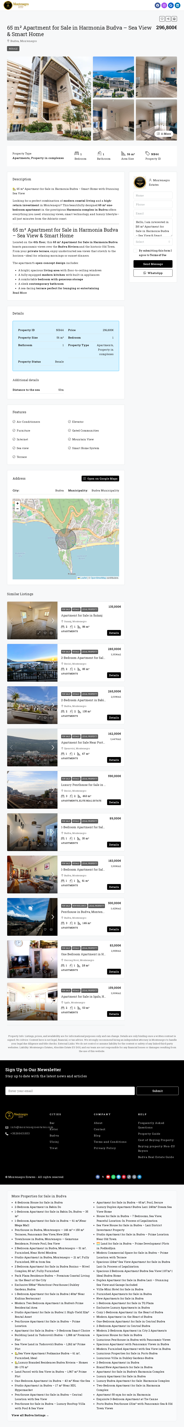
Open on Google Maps (102, 478)
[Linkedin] (177, 5)
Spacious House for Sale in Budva (119, 1335)
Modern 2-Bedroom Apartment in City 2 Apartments (131, 1330)
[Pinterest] (124, 1177)
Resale (13, 48)
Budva (54, 1135)
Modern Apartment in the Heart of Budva (124, 1316)
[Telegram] (118, 1177)
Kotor (54, 1129)
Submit (157, 1091)
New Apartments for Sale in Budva (120, 1298)
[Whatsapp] (113, 1177)
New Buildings (80, 906)
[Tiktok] (129, 1177)
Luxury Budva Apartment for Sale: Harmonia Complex (133, 1381)
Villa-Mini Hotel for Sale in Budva (119, 1289)
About (98, 1123)
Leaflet (83, 577)
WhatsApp (155, 273)
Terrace (22, 457)
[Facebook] (157, 5)
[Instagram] (164, 5)
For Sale (66, 609)
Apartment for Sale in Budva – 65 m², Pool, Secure (129, 1202)
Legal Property (89, 609)
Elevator (78, 421)
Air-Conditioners (28, 421)
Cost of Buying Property (156, 1140)
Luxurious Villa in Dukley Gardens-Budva (124, 1358)
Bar (52, 1123)
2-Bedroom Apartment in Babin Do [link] (85, 700)
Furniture (23, 430)
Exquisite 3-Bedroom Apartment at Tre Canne (127, 1399)
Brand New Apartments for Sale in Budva (124, 1367)
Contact (99, 1129)
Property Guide (149, 1133)
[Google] (171, 5)
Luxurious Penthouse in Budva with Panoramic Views (133, 1339)
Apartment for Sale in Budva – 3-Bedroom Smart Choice (52, 1330)
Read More (20, 292)
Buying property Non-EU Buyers (156, 1148)
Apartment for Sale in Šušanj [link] (81, 615)
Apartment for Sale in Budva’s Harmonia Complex (130, 1371)
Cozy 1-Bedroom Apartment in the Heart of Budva (129, 1312)
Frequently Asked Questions (151, 1125)
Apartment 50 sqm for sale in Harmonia (123, 1394)
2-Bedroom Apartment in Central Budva (123, 1326)
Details (114, 633)
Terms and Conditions (110, 1142)
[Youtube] (108, 1177)
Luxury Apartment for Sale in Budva (121, 1376)
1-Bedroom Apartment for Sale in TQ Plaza (125, 1303)
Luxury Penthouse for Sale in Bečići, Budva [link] (92, 785)
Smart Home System (85, 448)
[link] (32, 620)
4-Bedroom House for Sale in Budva (39, 1202)
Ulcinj (54, 1142)
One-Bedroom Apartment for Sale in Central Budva (130, 1321)
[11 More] (156, 119)
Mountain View (83, 439)
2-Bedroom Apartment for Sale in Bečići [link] (89, 658)
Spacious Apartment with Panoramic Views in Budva (132, 1344)
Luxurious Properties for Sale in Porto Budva (127, 1353)
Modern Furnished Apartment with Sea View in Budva (133, 1349)
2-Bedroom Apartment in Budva (117, 1362)
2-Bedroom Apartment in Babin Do (38, 1207)
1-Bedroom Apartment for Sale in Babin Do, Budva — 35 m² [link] (102, 827)
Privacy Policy (105, 1148)
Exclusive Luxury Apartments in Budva (123, 1307)
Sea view (23, 448)
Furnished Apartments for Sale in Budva (124, 1294)
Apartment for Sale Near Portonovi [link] (86, 742)
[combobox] (153, 241)
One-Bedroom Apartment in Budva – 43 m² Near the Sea (52, 1381)
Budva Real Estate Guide (156, 1157)
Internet (22, 439)
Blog (97, 1135)
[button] (162, 19)
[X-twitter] (103, 1177)
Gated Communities (85, 430)
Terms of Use (158, 255)
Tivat (54, 1148)
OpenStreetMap (98, 577)
